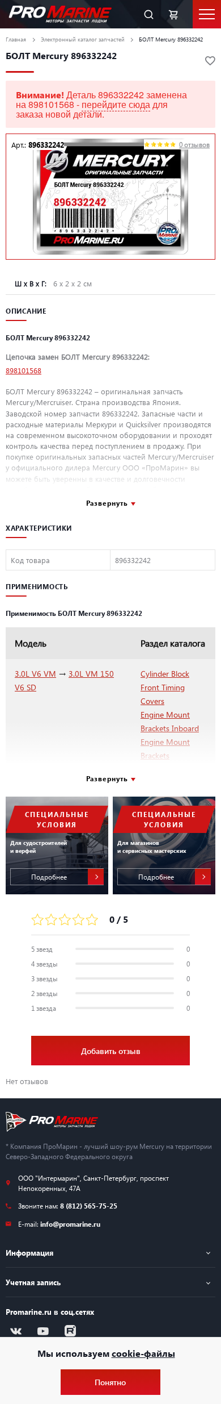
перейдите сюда (116, 104)
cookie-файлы (143, 1353)
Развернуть (107, 502)
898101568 (23, 370)
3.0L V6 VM (35, 673)
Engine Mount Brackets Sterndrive (165, 755)
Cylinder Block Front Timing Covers (165, 687)
